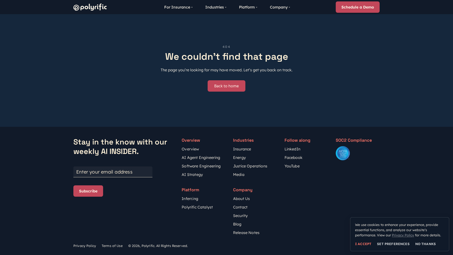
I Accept (363, 244)
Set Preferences (393, 244)
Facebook (293, 157)
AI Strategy (192, 174)
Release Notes (246, 232)
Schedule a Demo (357, 7)
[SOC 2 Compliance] (343, 153)
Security (240, 215)
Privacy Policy (84, 246)
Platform (247, 7)
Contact (240, 207)
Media (238, 174)
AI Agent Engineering (201, 157)
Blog (237, 224)
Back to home (226, 86)
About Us (241, 198)
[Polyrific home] (90, 7)
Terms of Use (112, 246)
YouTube (292, 166)
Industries (214, 7)
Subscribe (88, 191)
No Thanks (425, 244)
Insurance (242, 149)
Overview (190, 149)
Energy (239, 157)
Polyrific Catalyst (197, 207)
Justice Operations (250, 166)
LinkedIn (292, 149)
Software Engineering (201, 166)
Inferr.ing (190, 198)
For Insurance (177, 7)
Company (279, 7)
